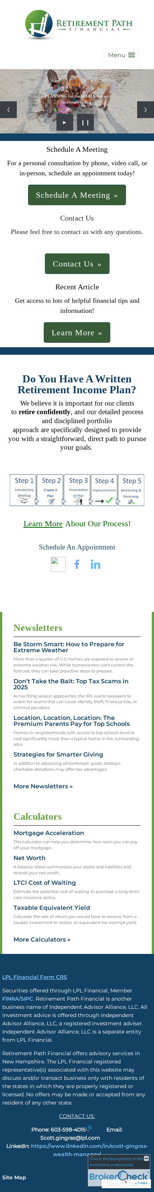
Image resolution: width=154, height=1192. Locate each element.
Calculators (37, 816)
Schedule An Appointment (77, 547)
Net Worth (29, 858)
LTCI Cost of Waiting (44, 882)
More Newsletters (43, 786)
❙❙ (85, 122)
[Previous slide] (8, 109)
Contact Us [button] (73, 263)
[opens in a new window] (58, 569)
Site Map (14, 1177)
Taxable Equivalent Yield (51, 907)
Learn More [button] (73, 332)
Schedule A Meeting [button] (73, 195)
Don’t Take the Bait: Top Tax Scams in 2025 (71, 684)
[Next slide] (145, 109)
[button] (121, 55)
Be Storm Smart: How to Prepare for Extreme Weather (68, 647)
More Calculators (42, 939)
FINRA (10, 998)
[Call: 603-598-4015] (89, 1129)
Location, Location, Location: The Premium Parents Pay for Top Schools (71, 720)
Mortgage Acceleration (48, 833)
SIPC (27, 998)
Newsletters (37, 627)
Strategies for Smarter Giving (58, 754)
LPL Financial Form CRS (34, 977)
